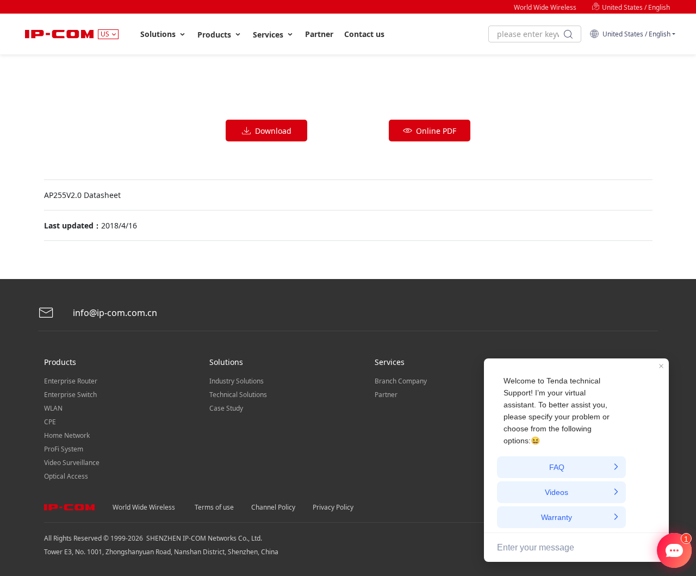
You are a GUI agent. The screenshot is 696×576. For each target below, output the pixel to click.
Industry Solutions (236, 381)
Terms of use (214, 507)
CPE (50, 421)
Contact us (364, 34)
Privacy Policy (333, 507)
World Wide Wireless (545, 7)
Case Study (226, 408)
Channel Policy (273, 507)
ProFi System (63, 449)
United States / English (635, 7)
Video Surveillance (72, 462)
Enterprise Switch (70, 394)
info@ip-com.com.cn (114, 313)
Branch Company (401, 381)
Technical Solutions (238, 394)
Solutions (159, 34)
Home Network (67, 435)
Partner (319, 34)
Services (269, 34)
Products (215, 34)
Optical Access (66, 476)
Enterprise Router (70, 381)
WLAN (53, 408)
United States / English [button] (634, 34)
